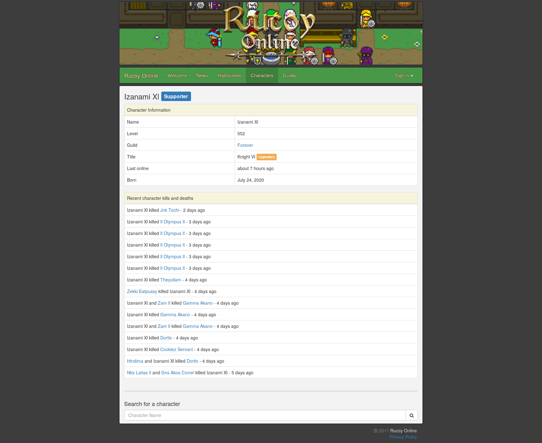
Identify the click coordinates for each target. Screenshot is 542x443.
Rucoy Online (141, 75)
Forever (245, 145)
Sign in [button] (402, 75)
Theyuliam (170, 279)
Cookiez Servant (176, 349)
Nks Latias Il (139, 372)
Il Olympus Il (172, 221)
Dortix (166, 337)
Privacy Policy (403, 437)
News (202, 75)
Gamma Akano (198, 303)
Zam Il (164, 303)
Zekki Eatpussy (142, 291)
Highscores (229, 75)
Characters (262, 75)
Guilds (289, 75)
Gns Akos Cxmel (177, 372)
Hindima (135, 361)
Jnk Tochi (169, 210)
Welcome (177, 75)
